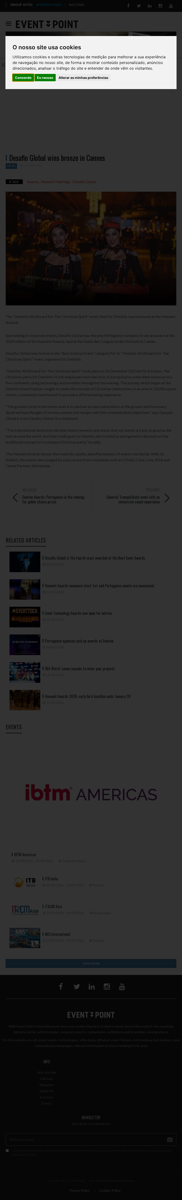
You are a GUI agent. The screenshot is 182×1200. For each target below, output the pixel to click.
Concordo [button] (23, 78)
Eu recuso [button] (45, 78)
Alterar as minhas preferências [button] (83, 78)
